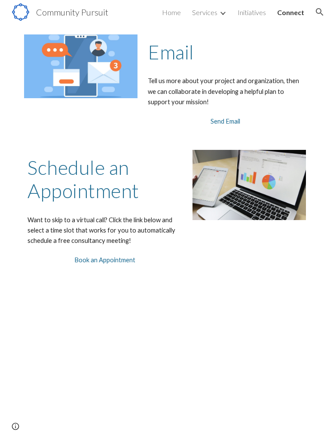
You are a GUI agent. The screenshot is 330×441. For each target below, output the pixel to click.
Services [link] (204, 12)
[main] (225, 52)
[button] (319, 12)
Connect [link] (290, 12)
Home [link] (171, 12)
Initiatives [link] (252, 12)
